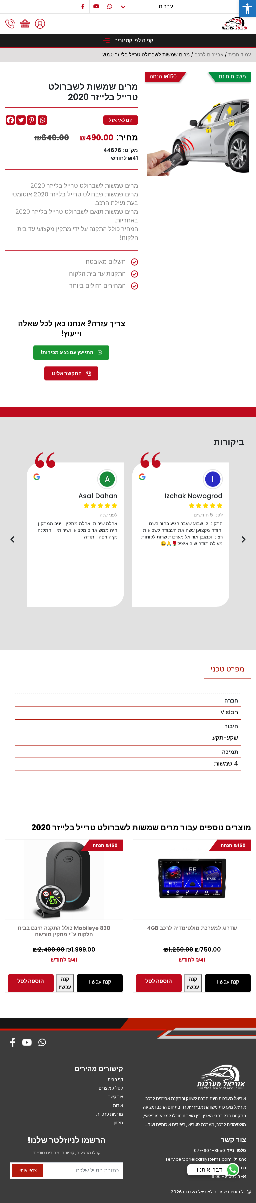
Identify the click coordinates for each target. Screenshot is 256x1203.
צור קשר (115, 1097)
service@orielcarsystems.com (198, 1159)
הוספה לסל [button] (30, 981)
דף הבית (115, 1079)
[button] (247, 8)
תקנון (118, 1123)
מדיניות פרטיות (109, 1114)
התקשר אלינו (67, 373)
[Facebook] (10, 120)
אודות (118, 1105)
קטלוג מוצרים (111, 1088)
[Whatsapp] (42, 120)
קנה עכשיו (65, 983)
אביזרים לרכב (209, 54)
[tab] (227, 669)
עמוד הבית (239, 54)
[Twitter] (21, 120)
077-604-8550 (209, 1150)
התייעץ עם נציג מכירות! (67, 352)
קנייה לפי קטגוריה (133, 40)
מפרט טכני (227, 669)
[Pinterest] (31, 120)
